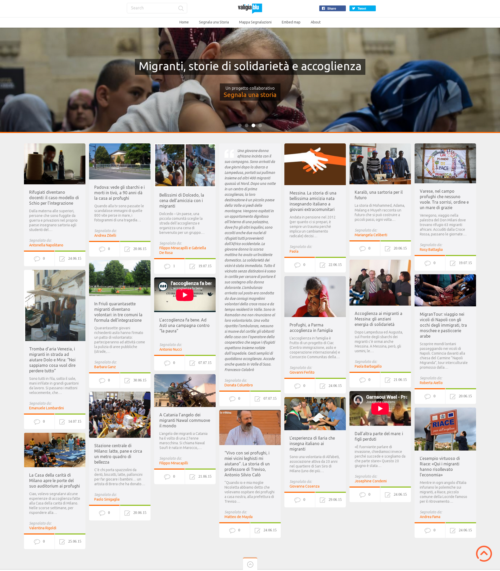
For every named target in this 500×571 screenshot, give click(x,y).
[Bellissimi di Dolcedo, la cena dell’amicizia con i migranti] (185, 145)
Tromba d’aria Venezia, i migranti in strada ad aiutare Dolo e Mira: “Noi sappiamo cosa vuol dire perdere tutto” (52, 360)
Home (184, 22)
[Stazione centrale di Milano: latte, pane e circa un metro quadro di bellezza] (120, 394)
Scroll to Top (484, 553)
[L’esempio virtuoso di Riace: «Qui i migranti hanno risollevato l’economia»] (445, 410)
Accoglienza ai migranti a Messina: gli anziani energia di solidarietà (378, 319)
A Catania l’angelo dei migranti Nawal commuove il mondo (184, 420)
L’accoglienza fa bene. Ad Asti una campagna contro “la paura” (184, 325)
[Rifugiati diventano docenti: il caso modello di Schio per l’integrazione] (54, 145)
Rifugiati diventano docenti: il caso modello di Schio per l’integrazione (54, 197)
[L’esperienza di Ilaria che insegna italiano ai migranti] (315, 399)
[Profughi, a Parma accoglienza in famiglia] (315, 278)
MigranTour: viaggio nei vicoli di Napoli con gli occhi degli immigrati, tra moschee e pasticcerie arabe (443, 325)
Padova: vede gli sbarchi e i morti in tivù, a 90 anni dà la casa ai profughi (119, 193)
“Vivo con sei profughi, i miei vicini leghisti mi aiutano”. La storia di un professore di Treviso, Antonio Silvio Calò (247, 464)
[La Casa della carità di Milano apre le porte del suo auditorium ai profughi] (54, 435)
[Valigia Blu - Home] (250, 8)
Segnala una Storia (214, 22)
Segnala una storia (250, 94)
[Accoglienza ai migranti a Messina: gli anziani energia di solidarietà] (380, 262)
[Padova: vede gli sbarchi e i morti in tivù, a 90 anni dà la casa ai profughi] (120, 145)
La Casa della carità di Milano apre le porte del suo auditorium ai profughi (54, 480)
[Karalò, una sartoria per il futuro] (380, 145)
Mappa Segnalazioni (255, 22)
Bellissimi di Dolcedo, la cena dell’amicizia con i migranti (181, 200)
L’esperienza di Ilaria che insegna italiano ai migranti (312, 443)
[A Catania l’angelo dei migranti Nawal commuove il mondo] (185, 376)
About (316, 22)
